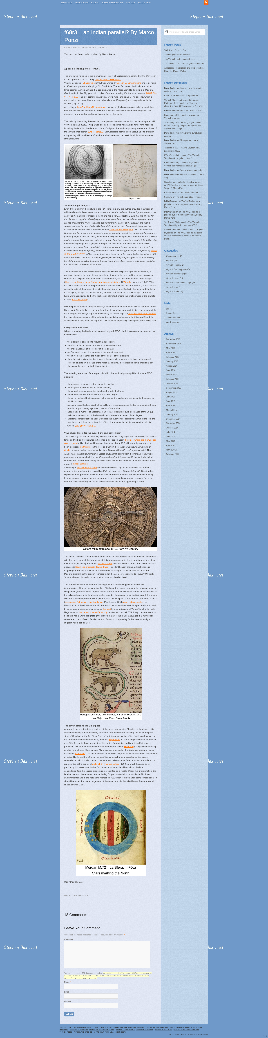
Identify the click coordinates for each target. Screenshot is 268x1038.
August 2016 (171, 366)
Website (67, 1001)
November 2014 (173, 423)
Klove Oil (168, 95)
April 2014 (170, 445)
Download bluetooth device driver (91, 567)
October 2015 (172, 383)
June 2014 (170, 436)
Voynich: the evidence (83, 1032)
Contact (130, 2)
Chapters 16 (89, 83)
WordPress (194, 1034)
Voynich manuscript (112, 2)
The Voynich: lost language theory (179, 59)
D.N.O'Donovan (171, 201)
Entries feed (171, 313)
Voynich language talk (125, 1030)
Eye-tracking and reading (112, 1027)
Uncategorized (81, 896)
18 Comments (100, 48)
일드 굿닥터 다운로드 (85, 425)
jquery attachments (132, 602)
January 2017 (172, 361)
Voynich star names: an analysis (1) (180, 166)
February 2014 (172, 454)
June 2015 (170, 401)
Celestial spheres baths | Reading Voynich (183, 182)
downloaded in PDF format (108, 79)
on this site (85, 447)
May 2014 (170, 441)
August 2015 (171, 392)
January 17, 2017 (85, 48)
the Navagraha (79, 299)
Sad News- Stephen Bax (175, 50)
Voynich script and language (178, 282)
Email (66, 992)
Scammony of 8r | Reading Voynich (180, 115)
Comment (68, 940)
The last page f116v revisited (177, 55)
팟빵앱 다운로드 (80, 464)
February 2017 (172, 357)
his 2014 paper (105, 563)
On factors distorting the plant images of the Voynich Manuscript (183, 125)
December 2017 (173, 339)
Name (66, 982)
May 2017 (170, 348)
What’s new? (144, 2)
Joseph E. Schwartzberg (129, 83)
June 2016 (170, 370)
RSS (206, 2)
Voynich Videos (66, 1032)
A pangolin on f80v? (183, 158)
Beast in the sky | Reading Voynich (180, 162)
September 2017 (173, 344)
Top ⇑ (265, 1036)
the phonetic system (87, 467)
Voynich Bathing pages (176, 269)
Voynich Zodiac (173, 291)
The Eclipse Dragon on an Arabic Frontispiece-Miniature (92, 282)
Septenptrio (114, 739)
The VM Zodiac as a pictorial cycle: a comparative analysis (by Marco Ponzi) (183, 204)
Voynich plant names (163, 1030)
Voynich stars (172, 287)
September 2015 (173, 388)
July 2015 (170, 397)
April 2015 (170, 405)
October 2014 (172, 428)
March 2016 (171, 375)
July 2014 (170, 432)
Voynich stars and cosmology (186, 1030)
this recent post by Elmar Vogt (93, 612)
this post (107, 609)
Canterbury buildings (82, 1027)
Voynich (169, 260)
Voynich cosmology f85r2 (185, 225)
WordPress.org (172, 322)
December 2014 (173, 419)
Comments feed (173, 317)
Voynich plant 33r (172, 118)
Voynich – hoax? (173, 265)
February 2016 (172, 379)
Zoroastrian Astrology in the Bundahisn (84, 602)
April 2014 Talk (65, 1027)
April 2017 (170, 352)
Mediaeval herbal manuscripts (189, 1027)
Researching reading (86, 2)
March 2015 (171, 410)
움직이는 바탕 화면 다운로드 (142, 313)
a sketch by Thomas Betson (106, 764)
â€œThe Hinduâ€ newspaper (91, 107)
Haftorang (129, 746)
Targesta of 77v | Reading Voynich (179, 148)
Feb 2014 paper (130, 1027)
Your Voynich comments (191, 170)
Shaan (205, 1034)
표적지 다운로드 (95, 131)
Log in (169, 309)
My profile (66, 2)
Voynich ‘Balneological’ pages (101, 1030)
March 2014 (171, 450)
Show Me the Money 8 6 (121, 229)
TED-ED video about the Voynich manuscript (184, 63)
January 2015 (172, 414)
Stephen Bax (70, 48)
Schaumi (168, 197)
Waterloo (127, 282)
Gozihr (67, 450)
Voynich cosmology (175, 274)
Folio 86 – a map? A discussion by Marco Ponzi (156, 1027)
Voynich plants (172, 278)
